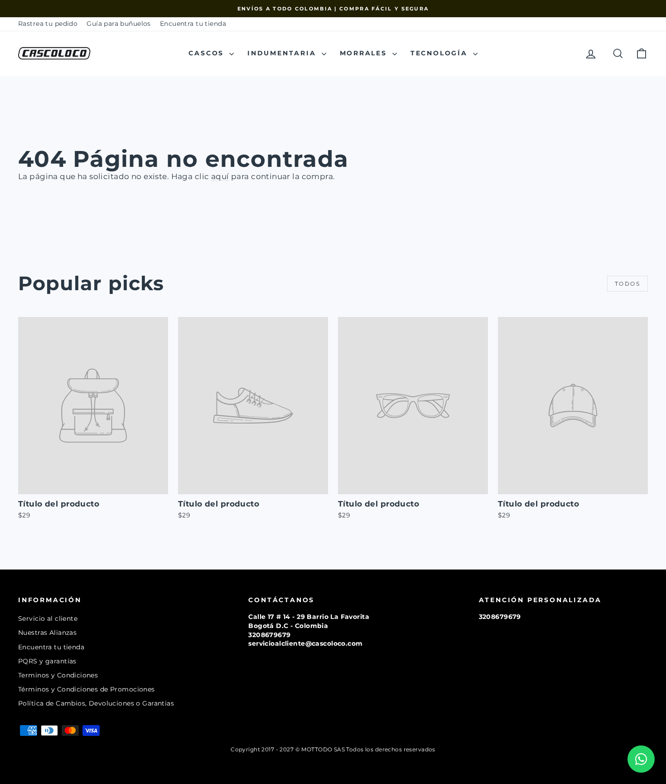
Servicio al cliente (47, 618)
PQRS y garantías (47, 661)
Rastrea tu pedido (47, 23)
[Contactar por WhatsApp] (641, 759)
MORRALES (365, 53)
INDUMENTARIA (283, 53)
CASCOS (207, 53)
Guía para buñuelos (119, 23)
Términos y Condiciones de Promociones (86, 689)
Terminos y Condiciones (58, 675)
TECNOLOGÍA (440, 53)
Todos (627, 283)
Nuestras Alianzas (47, 632)
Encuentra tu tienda (193, 23)
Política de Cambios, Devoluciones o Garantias (96, 703)
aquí (220, 176)
